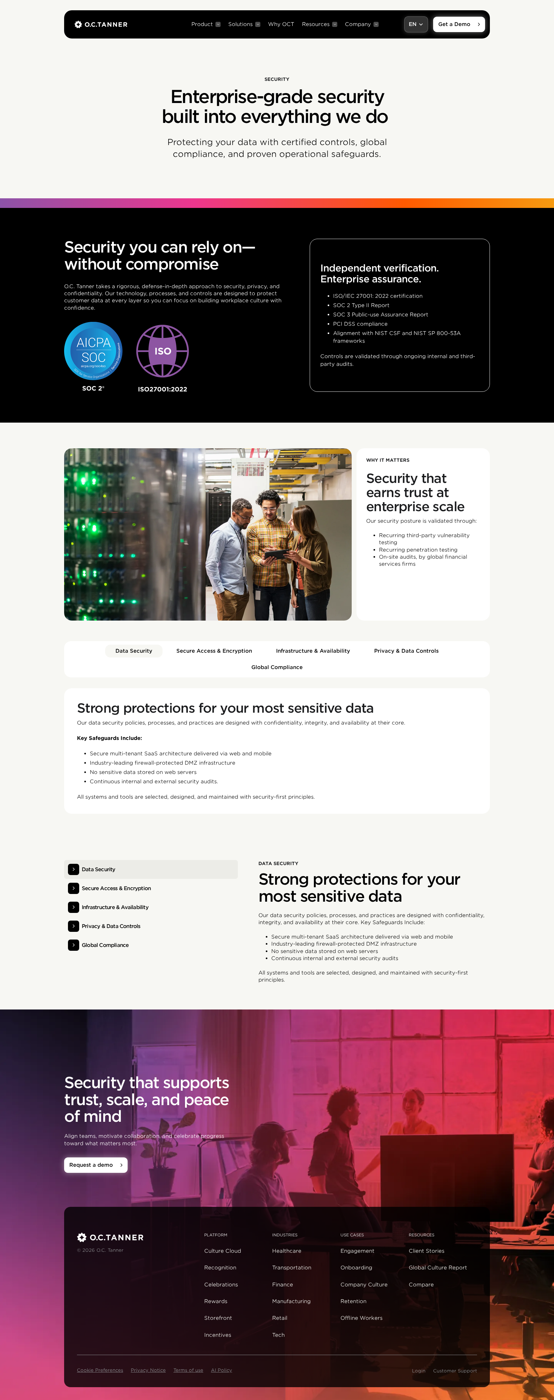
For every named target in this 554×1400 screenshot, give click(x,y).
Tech (278, 1335)
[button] (206, 24)
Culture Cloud (222, 1251)
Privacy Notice (148, 1370)
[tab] (134, 651)
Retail (279, 1318)
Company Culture (364, 1285)
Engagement (357, 1251)
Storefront (218, 1318)
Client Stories (426, 1251)
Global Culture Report (438, 1268)
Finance (282, 1285)
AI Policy (221, 1370)
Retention (353, 1301)
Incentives (217, 1335)
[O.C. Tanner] (137, 1237)
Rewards (215, 1301)
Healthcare (286, 1251)
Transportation (291, 1268)
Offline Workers (361, 1318)
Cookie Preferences (100, 1370)
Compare (421, 1285)
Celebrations (221, 1285)
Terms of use (188, 1370)
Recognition (220, 1268)
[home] (100, 24)
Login (418, 1370)
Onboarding (356, 1268)
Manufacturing (291, 1301)
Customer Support (455, 1370)
